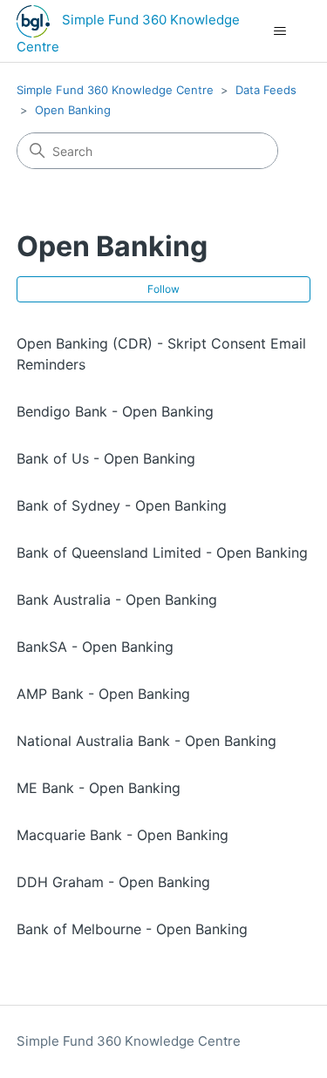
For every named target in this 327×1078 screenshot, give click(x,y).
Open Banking (73, 110)
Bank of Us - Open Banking (106, 458)
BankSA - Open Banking (95, 646)
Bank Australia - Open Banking (117, 599)
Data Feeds (265, 90)
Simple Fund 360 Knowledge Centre (115, 90)
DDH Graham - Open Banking (113, 882)
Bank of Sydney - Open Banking (122, 505)
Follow (163, 288)
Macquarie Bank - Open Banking (122, 835)
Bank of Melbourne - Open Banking (132, 929)
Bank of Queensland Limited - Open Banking (162, 552)
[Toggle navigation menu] (279, 31)
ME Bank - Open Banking (99, 788)
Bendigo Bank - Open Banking (115, 411)
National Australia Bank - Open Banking (146, 740)
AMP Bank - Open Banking (103, 693)
